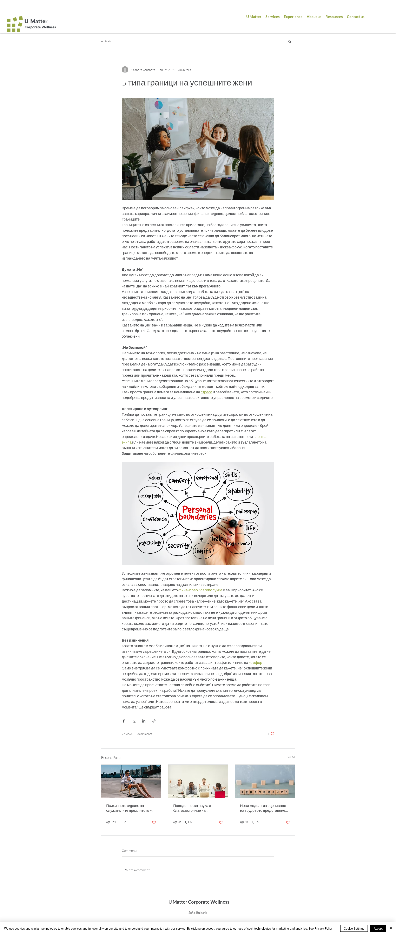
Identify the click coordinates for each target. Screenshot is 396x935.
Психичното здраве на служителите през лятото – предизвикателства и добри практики (129, 808)
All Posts (106, 41)
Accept (378, 928)
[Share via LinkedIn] (144, 721)
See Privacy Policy (320, 928)
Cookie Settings (354, 928)
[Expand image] (198, 149)
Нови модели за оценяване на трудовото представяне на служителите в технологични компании (263, 808)
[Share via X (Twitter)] (134, 721)
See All (291, 757)
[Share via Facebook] (124, 721)
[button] (290, 41)
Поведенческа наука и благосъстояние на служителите (192, 808)
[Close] (391, 928)
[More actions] (271, 69)
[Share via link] (154, 721)
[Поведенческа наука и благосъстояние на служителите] (198, 781)
